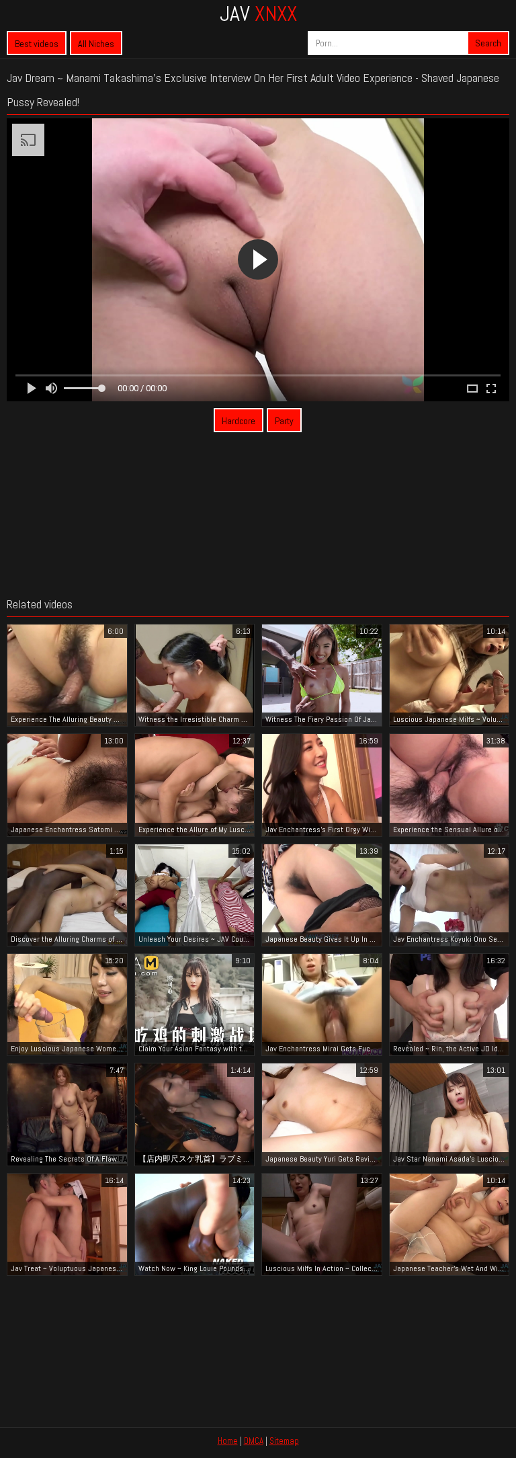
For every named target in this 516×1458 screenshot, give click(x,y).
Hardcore (238, 421)
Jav (258, 13)
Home (228, 1441)
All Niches (96, 44)
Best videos (36, 44)
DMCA (253, 1441)
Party (284, 421)
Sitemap (284, 1441)
